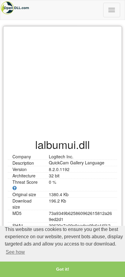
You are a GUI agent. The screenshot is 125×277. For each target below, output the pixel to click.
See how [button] (15, 252)
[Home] (62, 7)
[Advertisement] (62, 79)
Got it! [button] (62, 269)
